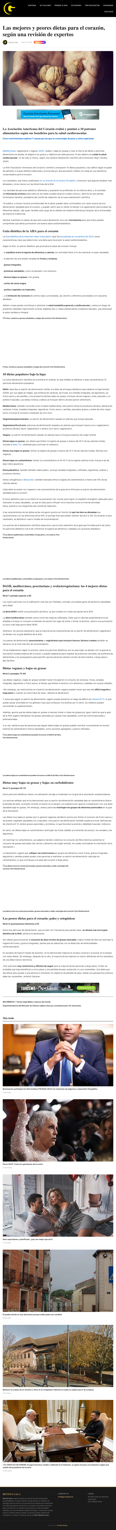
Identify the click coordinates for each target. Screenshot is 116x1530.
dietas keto (28, 480)
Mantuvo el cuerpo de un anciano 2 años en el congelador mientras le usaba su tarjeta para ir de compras (48, 1390)
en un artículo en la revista (58, 180)
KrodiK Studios (62, 1525)
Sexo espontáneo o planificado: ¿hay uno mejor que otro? (28, 1239)
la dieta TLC (16, 444)
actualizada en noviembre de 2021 (76, 236)
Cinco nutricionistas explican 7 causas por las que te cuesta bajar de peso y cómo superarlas (48, 138)
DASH (41, 151)
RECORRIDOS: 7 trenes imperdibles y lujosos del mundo (27, 1002)
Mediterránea (9, 151)
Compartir (41, 42)
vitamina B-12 (98, 699)
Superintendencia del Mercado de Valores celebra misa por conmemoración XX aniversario (42, 1006)
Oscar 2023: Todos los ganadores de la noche (23, 1164)
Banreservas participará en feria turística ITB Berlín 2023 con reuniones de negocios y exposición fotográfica (50, 1089)
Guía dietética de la (28, 236)
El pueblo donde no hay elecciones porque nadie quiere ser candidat (32, 1314)
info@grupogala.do (65, 1497)
